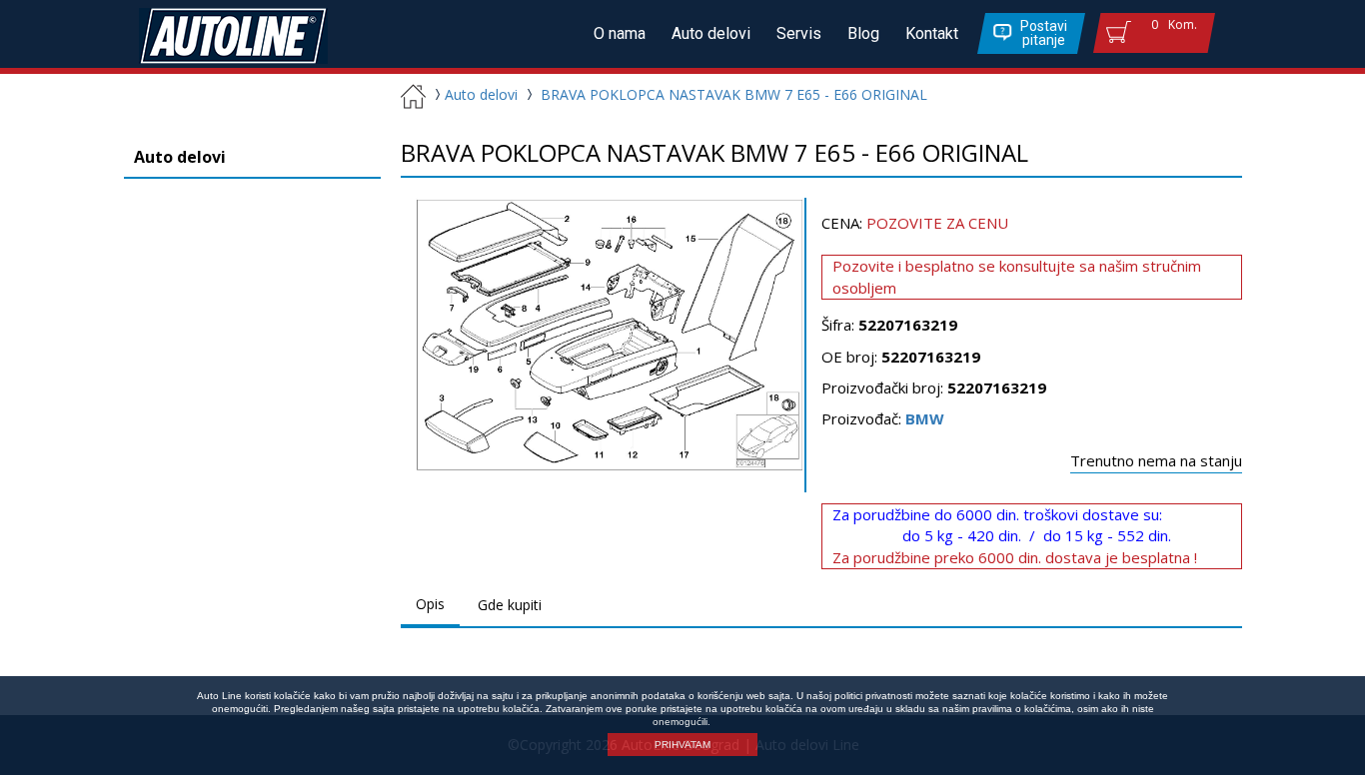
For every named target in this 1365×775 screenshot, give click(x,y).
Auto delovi (711, 33)
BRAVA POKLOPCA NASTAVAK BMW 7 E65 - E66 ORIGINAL (734, 94)
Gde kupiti (510, 604)
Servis (798, 33)
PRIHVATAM (682, 744)
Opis (430, 603)
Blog (863, 33)
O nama (620, 33)
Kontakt (931, 33)
